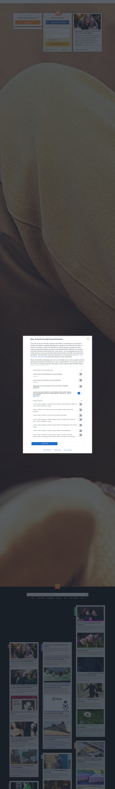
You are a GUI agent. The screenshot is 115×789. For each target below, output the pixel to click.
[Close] (88, 339)
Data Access (57, 450)
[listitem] (57, 370)
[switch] (79, 374)
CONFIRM (44, 443)
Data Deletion (47, 450)
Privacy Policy (68, 450)
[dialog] (57, 394)
